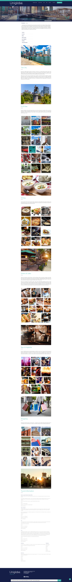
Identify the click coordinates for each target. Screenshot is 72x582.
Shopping (23, 40)
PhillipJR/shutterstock (49, 456)
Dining (23, 35)
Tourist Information (24, 42)
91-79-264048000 (26, 573)
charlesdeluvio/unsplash (39, 466)
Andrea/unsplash (29, 145)
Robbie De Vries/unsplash (38, 297)
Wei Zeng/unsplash (49, 125)
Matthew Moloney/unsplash (28, 456)
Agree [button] (59, 580)
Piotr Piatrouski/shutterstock (28, 376)
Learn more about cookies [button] (36, 580)
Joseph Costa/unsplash (39, 376)
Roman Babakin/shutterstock (38, 145)
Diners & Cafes (24, 37)
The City (23, 32)
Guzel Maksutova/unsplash (48, 145)
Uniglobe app (61, 0)
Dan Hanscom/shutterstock (28, 135)
